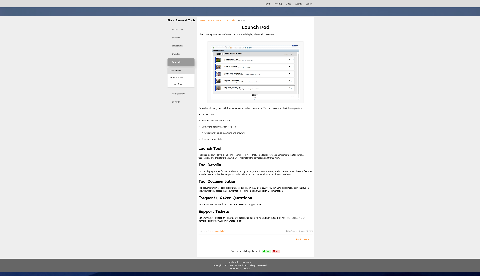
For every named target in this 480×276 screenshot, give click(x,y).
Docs (288, 3)
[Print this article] (311, 26)
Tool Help (176, 62)
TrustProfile (235, 268)
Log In (309, 3)
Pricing (278, 3)
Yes (267, 251)
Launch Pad (175, 70)
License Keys (176, 84)
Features (176, 37)
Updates (176, 54)
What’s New (177, 29)
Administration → (304, 239)
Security (176, 101)
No (276, 251)
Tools (267, 3)
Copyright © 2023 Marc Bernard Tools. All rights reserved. (240, 265)
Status (247, 268)
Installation (177, 45)
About (298, 3)
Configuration (178, 93)
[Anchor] (223, 148)
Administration (177, 77)
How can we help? (217, 231)
